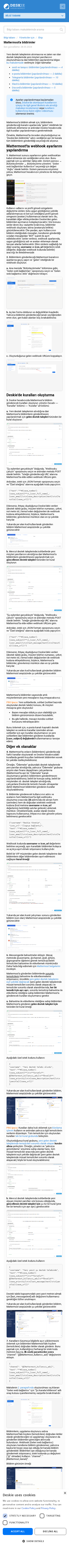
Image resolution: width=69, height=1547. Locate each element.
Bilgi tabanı (9, 37)
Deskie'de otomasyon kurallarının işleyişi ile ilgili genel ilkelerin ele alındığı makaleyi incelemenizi (36, 105)
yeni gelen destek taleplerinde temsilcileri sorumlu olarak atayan (31, 1142)
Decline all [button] (50, 1531)
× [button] (64, 1493)
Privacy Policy (48, 1508)
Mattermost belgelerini (48, 966)
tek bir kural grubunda (26, 1136)
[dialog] (34, 1518)
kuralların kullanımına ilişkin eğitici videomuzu (35, 109)
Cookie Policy (29, 1508)
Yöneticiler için (26, 37)
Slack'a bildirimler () (37, 84)
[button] (34, 1541)
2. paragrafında (26, 1387)
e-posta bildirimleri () (37, 73)
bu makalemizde (15, 62)
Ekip (40, 37)
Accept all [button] (18, 1531)
